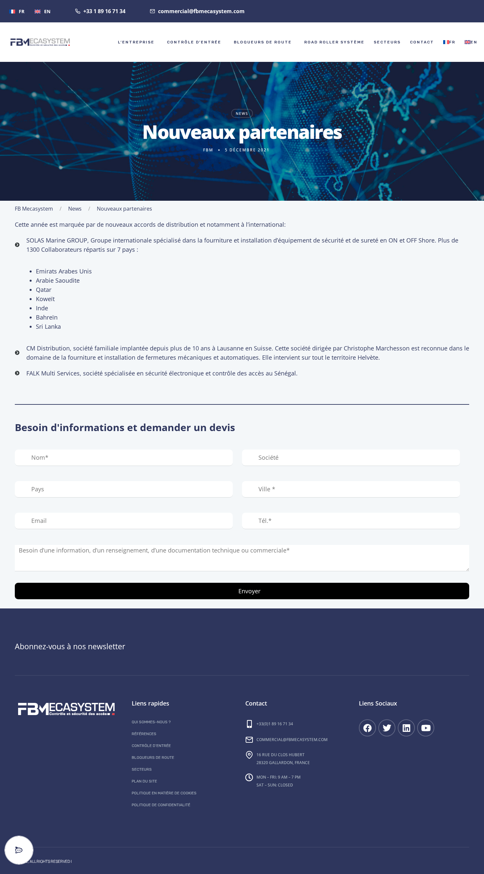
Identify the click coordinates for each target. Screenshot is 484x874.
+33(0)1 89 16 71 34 (274, 724)
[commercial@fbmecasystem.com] (249, 740)
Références (144, 734)
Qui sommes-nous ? (151, 722)
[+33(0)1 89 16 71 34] (249, 724)
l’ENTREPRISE (136, 42)
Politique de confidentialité (161, 805)
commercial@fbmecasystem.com (292, 739)
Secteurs (387, 42)
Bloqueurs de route (263, 42)
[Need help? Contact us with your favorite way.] (19, 850)
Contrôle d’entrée (194, 42)
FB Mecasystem (34, 208)
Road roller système (334, 42)
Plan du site (144, 781)
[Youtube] (425, 727)
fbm (208, 150)
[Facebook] (367, 727)
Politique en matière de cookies (164, 793)
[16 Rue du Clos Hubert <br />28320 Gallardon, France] (249, 755)
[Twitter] (386, 727)
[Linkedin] (406, 727)
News (242, 113)
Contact (422, 42)
